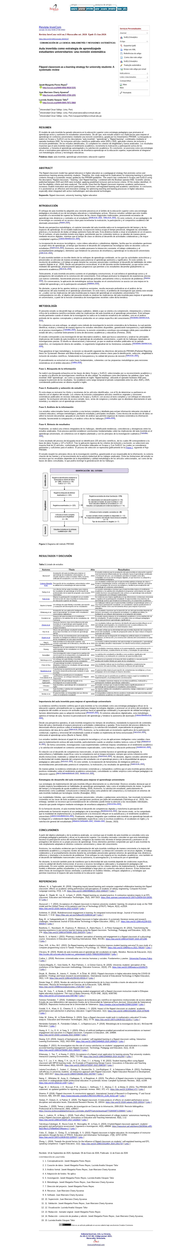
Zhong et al (46, 625)
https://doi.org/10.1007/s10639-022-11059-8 (57, 1137)
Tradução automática (132, 65)
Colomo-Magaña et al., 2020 (69, 238)
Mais (125, 85)
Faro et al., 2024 (139, 732)
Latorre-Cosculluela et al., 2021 (62, 816)
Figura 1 (129, 447)
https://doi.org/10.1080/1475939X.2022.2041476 (64, 932)
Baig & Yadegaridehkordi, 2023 (68, 773)
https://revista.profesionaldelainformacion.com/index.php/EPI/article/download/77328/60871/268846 (82, 1111)
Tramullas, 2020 (69, 329)
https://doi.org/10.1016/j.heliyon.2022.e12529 (58, 908)
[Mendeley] (121, 85)
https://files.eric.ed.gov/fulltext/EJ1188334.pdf (76, 915)
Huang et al (46, 637)
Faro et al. (46, 599)
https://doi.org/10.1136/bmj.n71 (123, 1089)
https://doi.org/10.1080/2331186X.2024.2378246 (128, 1011)
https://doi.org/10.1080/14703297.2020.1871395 (126, 939)
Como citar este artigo (133, 57)
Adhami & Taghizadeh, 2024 (82, 821)
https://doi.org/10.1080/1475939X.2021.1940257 (60, 1050)
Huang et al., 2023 (56, 248)
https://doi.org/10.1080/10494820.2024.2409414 (96, 1041)
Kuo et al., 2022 (66, 761)
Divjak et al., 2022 (95, 217)
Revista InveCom (50, 27)
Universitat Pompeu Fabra (140, 958)
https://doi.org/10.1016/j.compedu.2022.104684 (59, 1035)
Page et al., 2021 (132, 355)
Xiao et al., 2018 (65, 269)
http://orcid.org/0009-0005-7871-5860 (59, 103)
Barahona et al (45, 671)
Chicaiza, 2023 (99, 821)
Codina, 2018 (76, 362)
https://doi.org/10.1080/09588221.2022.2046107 (87, 891)
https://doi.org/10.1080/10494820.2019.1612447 (104, 1056)
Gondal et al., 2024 (143, 747)
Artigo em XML (130, 50)
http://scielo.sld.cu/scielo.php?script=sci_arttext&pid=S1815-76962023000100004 (74, 954)
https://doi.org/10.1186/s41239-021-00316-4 (68, 978)
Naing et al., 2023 (75, 729)
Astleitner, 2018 (93, 283)
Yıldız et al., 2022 (109, 217)
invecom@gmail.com (96, 1245)
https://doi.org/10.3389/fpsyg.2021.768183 (126, 947)
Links (112, 891)
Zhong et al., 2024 (104, 756)
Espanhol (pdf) (130, 46)
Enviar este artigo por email (135, 69)
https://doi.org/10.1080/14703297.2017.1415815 (59, 1120)
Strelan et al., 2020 (86, 773)
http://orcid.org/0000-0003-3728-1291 (59, 95)
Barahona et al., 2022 (109, 811)
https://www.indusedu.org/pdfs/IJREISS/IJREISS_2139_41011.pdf (89, 1096)
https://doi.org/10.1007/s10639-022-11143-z (113, 1019)
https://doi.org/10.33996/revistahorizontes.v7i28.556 (61, 987)
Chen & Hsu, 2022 (114, 804)
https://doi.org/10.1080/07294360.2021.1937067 (75, 1074)
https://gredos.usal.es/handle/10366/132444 (118, 1004)
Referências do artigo (132, 53)
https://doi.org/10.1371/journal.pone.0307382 (58, 996)
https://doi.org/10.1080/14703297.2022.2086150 (85, 1065)
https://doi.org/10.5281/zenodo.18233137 (54, 39)
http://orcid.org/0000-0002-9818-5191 (59, 88)
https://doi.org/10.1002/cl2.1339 (52, 1083)
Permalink (127, 93)
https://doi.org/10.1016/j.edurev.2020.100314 (125, 1102)
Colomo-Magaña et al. (46, 584)
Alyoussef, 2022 (92, 712)
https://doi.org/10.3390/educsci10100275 (129, 967)
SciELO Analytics (131, 37)
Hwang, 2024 (64, 222)
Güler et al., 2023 (46, 253)
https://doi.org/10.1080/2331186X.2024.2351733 (102, 1144)
